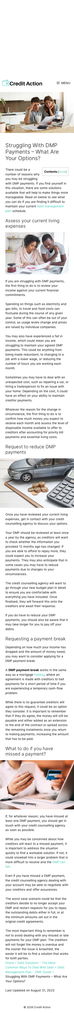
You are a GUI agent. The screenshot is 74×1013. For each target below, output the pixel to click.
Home (9, 963)
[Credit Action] (22, 83)
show (62, 171)
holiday (39, 674)
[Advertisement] (37, 39)
